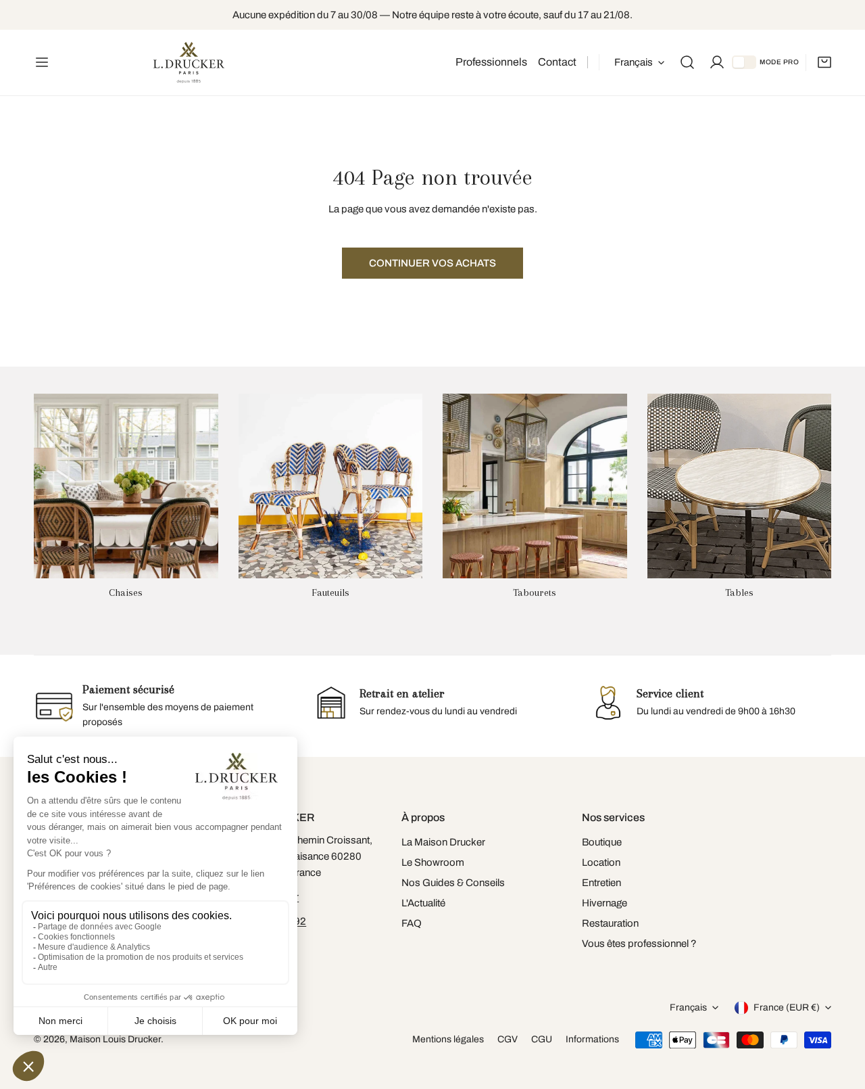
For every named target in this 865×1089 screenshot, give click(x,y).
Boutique (602, 842)
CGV (507, 1039)
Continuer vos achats (432, 263)
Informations (592, 1039)
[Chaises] (126, 486)
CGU (541, 1039)
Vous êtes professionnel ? (639, 943)
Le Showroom (432, 862)
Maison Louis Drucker (115, 1039)
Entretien (601, 882)
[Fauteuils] (331, 486)
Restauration (610, 923)
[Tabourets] (535, 486)
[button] (824, 62)
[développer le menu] (42, 63)
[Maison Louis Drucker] (188, 62)
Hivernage (604, 903)
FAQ (411, 923)
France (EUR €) (786, 1007)
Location (601, 862)
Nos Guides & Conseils (453, 882)
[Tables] (739, 486)
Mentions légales (448, 1039)
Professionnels (491, 62)
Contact (557, 62)
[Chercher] (687, 62)
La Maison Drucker (443, 842)
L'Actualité (423, 903)
